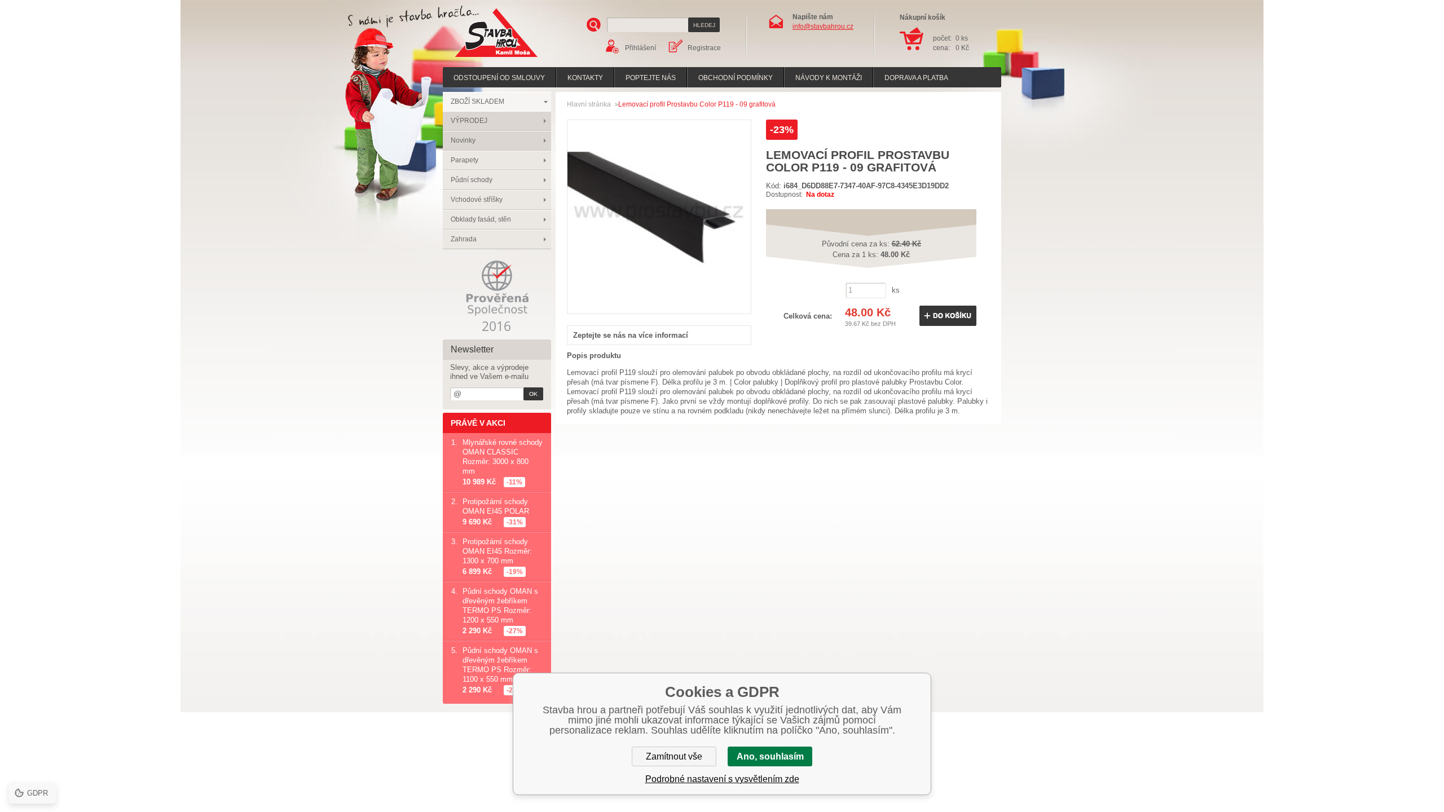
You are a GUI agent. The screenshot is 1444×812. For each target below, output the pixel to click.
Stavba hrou (479, 58)
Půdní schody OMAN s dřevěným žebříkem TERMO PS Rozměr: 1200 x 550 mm (500, 605)
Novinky (463, 140)
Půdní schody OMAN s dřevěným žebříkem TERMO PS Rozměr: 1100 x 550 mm (500, 664)
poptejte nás (651, 78)
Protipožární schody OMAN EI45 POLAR (496, 506)
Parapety (464, 160)
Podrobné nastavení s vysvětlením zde (722, 779)
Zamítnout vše (674, 756)
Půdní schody (471, 180)
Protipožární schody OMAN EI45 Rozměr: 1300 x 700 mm (497, 551)
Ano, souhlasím (770, 756)
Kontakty (585, 78)
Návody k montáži (828, 78)
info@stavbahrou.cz (823, 26)
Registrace (704, 48)
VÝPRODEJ (469, 121)
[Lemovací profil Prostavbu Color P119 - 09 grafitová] (659, 301)
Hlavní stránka (589, 104)
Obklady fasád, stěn (481, 219)
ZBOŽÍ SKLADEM (477, 101)
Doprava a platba (916, 78)
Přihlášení (640, 48)
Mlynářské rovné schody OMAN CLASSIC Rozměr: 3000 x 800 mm (503, 456)
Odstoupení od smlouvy (499, 78)
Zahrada (464, 239)
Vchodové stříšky (477, 200)
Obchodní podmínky (735, 78)
